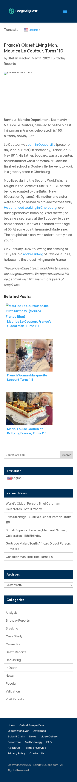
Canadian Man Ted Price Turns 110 (29, 557)
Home (11, 725)
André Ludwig (33, 254)
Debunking (13, 660)
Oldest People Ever (31, 725)
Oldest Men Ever (18, 731)
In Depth (11, 668)
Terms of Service (35, 748)
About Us (14, 748)
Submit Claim (16, 736)
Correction (13, 644)
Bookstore (14, 742)
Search (66, 455)
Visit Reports (15, 699)
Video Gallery (49, 736)
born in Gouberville (41, 144)
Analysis (12, 613)
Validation (13, 691)
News (10, 676)
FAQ (49, 742)
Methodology (33, 742)
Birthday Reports (18, 620)
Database (39, 731)
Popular (11, 683)
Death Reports (16, 652)
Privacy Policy (16, 753)
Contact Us (37, 753)
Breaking (12, 628)
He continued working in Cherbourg (30, 207)
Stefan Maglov (19, 58)
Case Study (14, 636)
